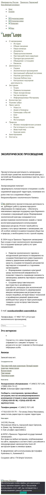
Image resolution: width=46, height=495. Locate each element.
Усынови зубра (15, 102)
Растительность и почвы (23, 127)
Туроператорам (7, 375)
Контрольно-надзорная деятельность (22, 81)
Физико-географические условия (27, 124)
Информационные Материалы (26, 97)
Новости (17, 107)
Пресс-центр (14, 105)
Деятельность (15, 65)
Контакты (13, 137)
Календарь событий (21, 112)
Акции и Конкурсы (20, 110)
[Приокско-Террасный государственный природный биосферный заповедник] (6, 34)
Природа (13, 122)
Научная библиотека (22, 78)
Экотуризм (13, 85)
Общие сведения (20, 46)
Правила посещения (21, 90)
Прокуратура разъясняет (23, 58)
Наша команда (19, 48)
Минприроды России (9, 2)
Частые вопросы (20, 95)
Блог (10, 9)
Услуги (16, 88)
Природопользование (22, 53)
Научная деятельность (23, 75)
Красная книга (19, 132)
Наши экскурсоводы (22, 92)
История (17, 43)
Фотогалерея (19, 119)
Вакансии (17, 63)
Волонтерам (6, 370)
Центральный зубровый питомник (27, 73)
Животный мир (19, 129)
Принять (23, 493)
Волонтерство (15, 100)
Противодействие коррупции (25, 56)
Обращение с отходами (23, 61)
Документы (18, 51)
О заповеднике (15, 41)
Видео (16, 117)
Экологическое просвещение (25, 70)
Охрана (16, 68)
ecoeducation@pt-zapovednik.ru (21, 310)
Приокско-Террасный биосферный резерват (19, 3)
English (11, 11)
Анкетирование (15, 134)
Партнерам (5, 373)
